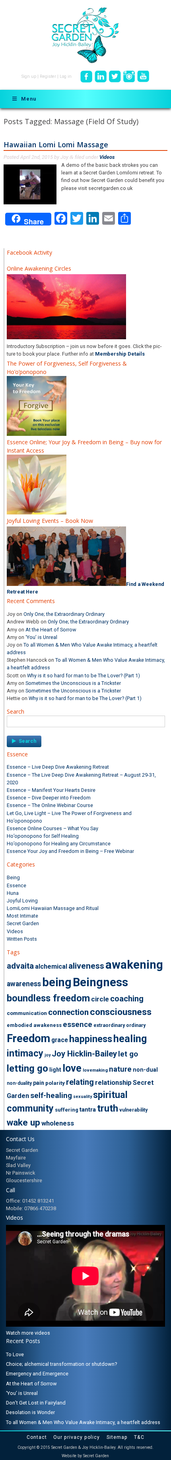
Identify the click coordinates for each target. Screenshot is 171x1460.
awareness (24, 984)
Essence (16, 885)
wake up (23, 1122)
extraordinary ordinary (119, 1025)
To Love (15, 1354)
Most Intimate (22, 916)
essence (77, 1024)
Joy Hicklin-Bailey (84, 1053)
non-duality (19, 1083)
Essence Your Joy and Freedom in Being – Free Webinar (70, 851)
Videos (107, 157)
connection (68, 1012)
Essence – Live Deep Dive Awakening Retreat (58, 767)
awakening (134, 964)
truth (107, 1108)
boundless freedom (48, 998)
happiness (90, 1039)
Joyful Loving (22, 901)
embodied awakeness (34, 1025)
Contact (37, 1437)
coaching (127, 998)
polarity (55, 1083)
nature (120, 1069)
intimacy (25, 1053)
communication (27, 1013)
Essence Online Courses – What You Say (52, 828)
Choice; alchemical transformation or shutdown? (61, 1364)
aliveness (86, 966)
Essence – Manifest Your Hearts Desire (51, 790)
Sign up (28, 76)
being (57, 982)
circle (100, 999)
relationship (113, 1082)
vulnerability (133, 1110)
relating (80, 1082)
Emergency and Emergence (37, 1374)
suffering (66, 1110)
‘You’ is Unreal (41, 637)
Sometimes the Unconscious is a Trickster (73, 683)
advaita (20, 966)
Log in (66, 76)
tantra (88, 1109)
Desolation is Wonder (30, 1412)
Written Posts (22, 939)
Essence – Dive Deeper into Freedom (49, 798)
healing (130, 1039)
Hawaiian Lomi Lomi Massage (56, 144)
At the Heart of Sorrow (50, 630)
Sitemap (117, 1437)
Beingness (100, 982)
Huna (13, 893)
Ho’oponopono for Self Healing (43, 836)
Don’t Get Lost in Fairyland (36, 1403)
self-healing (51, 1095)
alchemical (51, 966)
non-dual (145, 1069)
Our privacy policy (76, 1437)
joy (48, 1055)
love (72, 1068)
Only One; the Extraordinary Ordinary (64, 614)
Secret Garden (23, 923)
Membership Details (120, 354)
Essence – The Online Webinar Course (50, 805)
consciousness (121, 1012)
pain (38, 1083)
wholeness (57, 1123)
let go (128, 1054)
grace (59, 1040)
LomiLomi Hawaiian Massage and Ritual (53, 908)
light (55, 1069)
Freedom (28, 1038)
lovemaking (95, 1070)
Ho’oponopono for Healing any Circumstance (59, 844)
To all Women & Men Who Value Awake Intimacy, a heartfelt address (83, 1422)
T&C (139, 1437)
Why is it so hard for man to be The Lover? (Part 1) (83, 676)
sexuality (82, 1096)
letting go (27, 1068)
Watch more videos (28, 1333)
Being (13, 877)
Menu (28, 99)
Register (48, 76)
